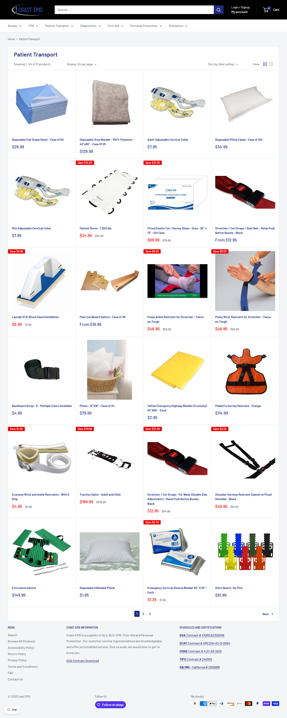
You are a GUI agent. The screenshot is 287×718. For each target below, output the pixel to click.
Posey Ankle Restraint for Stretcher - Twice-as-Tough (175, 319)
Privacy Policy (17, 660)
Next (266, 614)
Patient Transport (57, 25)
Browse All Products (21, 641)
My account (239, 12)
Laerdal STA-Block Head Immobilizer (35, 317)
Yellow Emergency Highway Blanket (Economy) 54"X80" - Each (177, 408)
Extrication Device (24, 588)
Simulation (176, 25)
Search (12, 635)
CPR (31, 25)
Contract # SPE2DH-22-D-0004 (205, 643)
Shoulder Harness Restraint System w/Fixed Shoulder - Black (243, 497)
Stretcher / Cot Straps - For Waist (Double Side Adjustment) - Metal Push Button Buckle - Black (177, 499)
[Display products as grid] (265, 64)
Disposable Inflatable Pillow (97, 588)
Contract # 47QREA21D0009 (202, 635)
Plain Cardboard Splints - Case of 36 (102, 317)
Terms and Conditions (23, 666)
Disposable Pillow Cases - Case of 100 (239, 139)
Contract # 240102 (196, 659)
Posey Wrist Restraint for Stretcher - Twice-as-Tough (243, 319)
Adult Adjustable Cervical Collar (167, 139)
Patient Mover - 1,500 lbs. (96, 228)
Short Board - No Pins (228, 588)
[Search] (219, 9)
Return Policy (17, 654)
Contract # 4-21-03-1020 (201, 651)
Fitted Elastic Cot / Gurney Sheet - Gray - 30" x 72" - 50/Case (177, 230)
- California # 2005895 (200, 667)
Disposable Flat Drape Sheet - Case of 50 (38, 139)
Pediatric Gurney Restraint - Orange (238, 406)
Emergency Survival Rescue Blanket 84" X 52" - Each (177, 590)
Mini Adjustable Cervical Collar (31, 228)
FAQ (10, 673)
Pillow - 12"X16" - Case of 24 (97, 406)
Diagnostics (88, 25)
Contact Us (15, 679)
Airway (12, 25)
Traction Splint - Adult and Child (100, 494)
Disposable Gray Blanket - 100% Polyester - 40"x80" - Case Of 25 (107, 142)
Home (11, 39)
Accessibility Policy (21, 647)
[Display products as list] (271, 64)
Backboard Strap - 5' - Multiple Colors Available (42, 406)
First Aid (113, 25)
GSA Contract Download (82, 660)
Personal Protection (144, 25)
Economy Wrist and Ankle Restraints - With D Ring (40, 497)
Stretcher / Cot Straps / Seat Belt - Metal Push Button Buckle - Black (245, 230)
